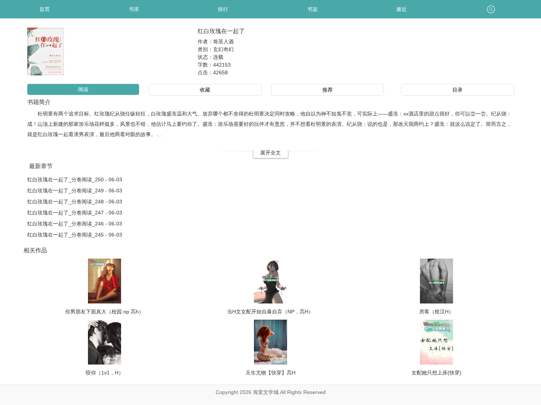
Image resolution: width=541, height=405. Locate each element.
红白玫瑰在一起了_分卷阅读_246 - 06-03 (74, 224)
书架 (312, 9)
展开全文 (270, 153)
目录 (457, 90)
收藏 (205, 90)
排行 (223, 9)
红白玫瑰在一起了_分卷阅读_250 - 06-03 (74, 179)
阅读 (83, 89)
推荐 (327, 90)
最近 (401, 9)
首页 (44, 9)
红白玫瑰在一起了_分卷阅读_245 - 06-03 (74, 235)
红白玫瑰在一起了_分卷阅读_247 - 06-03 (74, 213)
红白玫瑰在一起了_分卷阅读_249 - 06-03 (74, 190)
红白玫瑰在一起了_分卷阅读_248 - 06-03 (74, 202)
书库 (134, 9)
